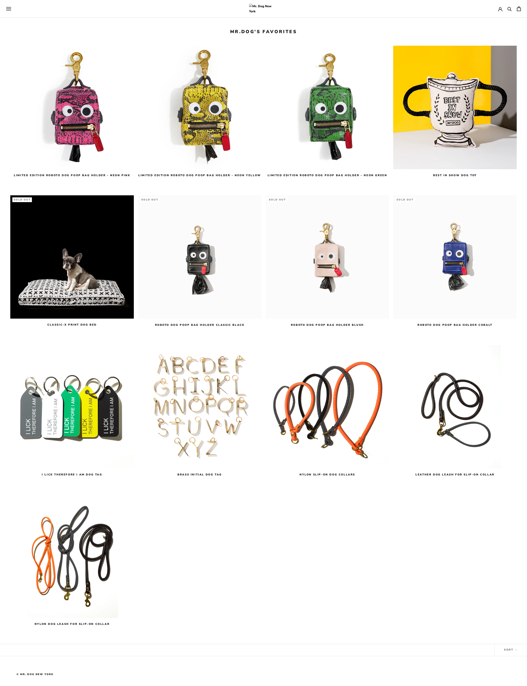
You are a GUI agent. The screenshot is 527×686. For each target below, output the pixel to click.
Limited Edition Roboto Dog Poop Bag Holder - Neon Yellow (199, 175)
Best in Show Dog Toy (455, 175)
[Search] (509, 9)
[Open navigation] (8, 8)
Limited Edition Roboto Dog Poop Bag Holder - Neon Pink (72, 175)
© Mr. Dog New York (35, 674)
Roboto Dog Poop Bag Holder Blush (327, 325)
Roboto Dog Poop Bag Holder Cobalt (454, 325)
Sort (509, 650)
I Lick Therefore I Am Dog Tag (72, 474)
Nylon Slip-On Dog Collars (327, 474)
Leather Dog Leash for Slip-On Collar (454, 474)
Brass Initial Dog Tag (199, 474)
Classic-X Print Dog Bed (72, 325)
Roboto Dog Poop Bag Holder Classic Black (200, 325)
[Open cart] (519, 8)
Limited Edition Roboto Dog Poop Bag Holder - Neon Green (327, 175)
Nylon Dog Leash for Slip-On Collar (72, 624)
